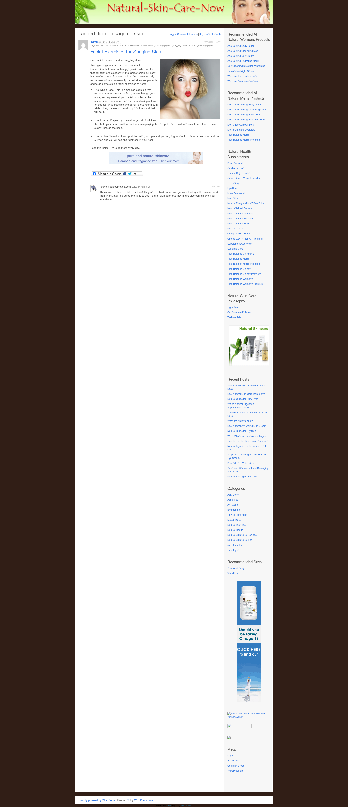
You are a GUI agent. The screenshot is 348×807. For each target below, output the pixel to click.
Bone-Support (235, 163)
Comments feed (236, 765)
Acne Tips (232, 499)
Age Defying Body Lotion (241, 45)
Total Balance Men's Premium (243, 139)
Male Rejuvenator (237, 193)
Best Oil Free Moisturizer (240, 463)
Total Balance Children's (240, 253)
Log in (230, 755)
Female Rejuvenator (238, 173)
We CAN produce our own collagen (246, 436)
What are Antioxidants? (240, 420)
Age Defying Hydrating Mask (243, 60)
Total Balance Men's (238, 134)
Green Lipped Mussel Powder (243, 178)
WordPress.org (235, 770)
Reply (218, 41)
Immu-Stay (233, 183)
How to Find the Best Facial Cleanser (247, 441)
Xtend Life (232, 573)
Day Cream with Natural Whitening (246, 65)
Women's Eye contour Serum (243, 76)
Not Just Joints (235, 228)
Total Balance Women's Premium (245, 283)
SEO (168, 805)
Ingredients (233, 307)
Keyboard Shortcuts (210, 34)
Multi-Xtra (232, 198)
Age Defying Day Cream (240, 55)
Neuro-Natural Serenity (240, 218)
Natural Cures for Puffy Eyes (242, 398)
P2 (128, 800)
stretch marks (234, 545)
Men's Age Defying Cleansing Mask (246, 109)
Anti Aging (233, 504)
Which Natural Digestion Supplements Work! (240, 405)
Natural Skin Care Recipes (242, 534)
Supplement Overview (239, 243)
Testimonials (234, 317)
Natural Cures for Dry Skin (241, 431)
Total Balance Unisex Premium (244, 273)
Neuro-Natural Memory (240, 213)
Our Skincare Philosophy (241, 312)
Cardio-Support (235, 168)
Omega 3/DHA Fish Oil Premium (245, 238)
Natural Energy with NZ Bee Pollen (246, 203)
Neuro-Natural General (240, 208)
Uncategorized (235, 550)
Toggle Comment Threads (183, 34)
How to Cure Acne (237, 514)
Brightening (233, 509)
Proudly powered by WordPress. (97, 800)
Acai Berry (233, 494)
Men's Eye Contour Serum (241, 124)
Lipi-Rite (232, 188)
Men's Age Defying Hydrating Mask (246, 119)
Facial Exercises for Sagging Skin (126, 51)
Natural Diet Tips (236, 524)
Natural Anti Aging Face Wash (243, 476)
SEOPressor (186, 805)
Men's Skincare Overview (241, 129)
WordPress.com (143, 800)
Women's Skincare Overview (243, 81)
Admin (94, 42)
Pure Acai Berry (235, 568)
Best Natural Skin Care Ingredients (246, 393)
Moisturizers (234, 519)
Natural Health (235, 529)
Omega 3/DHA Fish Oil (239, 233)
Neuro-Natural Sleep (238, 223)
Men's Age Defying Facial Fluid (244, 114)
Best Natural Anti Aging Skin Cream (246, 425)
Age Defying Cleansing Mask (243, 50)
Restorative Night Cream (240, 71)
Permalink (208, 41)
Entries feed (233, 760)
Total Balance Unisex (239, 268)
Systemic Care (235, 248)
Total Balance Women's (240, 278)
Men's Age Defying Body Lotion (244, 104)
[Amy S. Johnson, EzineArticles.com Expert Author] (248, 716)
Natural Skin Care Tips (239, 539)
